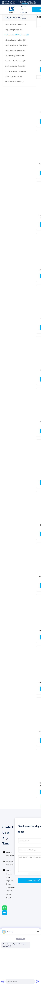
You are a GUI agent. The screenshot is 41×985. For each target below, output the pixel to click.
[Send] (38, 981)
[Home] (11, 9)
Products (24, 3)
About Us (23, 8)
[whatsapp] (7, 909)
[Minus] (37, 931)
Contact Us (23, 14)
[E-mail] (7, 914)
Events (23, 19)
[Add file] (3, 981)
